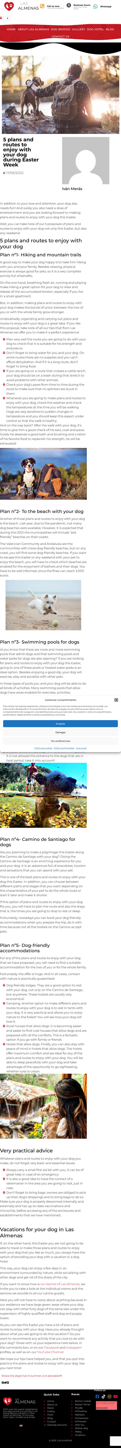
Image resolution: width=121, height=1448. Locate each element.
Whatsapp (105, 6)
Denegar (60, 732)
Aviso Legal (81, 748)
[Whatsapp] (95, 6)
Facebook (51, 1347)
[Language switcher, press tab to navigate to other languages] (6, 18)
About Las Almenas (33, 29)
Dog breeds (60, 29)
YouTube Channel (50, 1352)
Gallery (78, 29)
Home (11, 29)
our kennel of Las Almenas (59, 1284)
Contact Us (60, 36)
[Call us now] (42, 6)
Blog (110, 29)
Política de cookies (43, 748)
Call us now (53, 6)
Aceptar (60, 723)
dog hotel (95, 29)
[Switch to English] (21, 1425)
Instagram (74, 1347)
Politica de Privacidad (64, 748)
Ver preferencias (60, 740)
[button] (116, 700)
